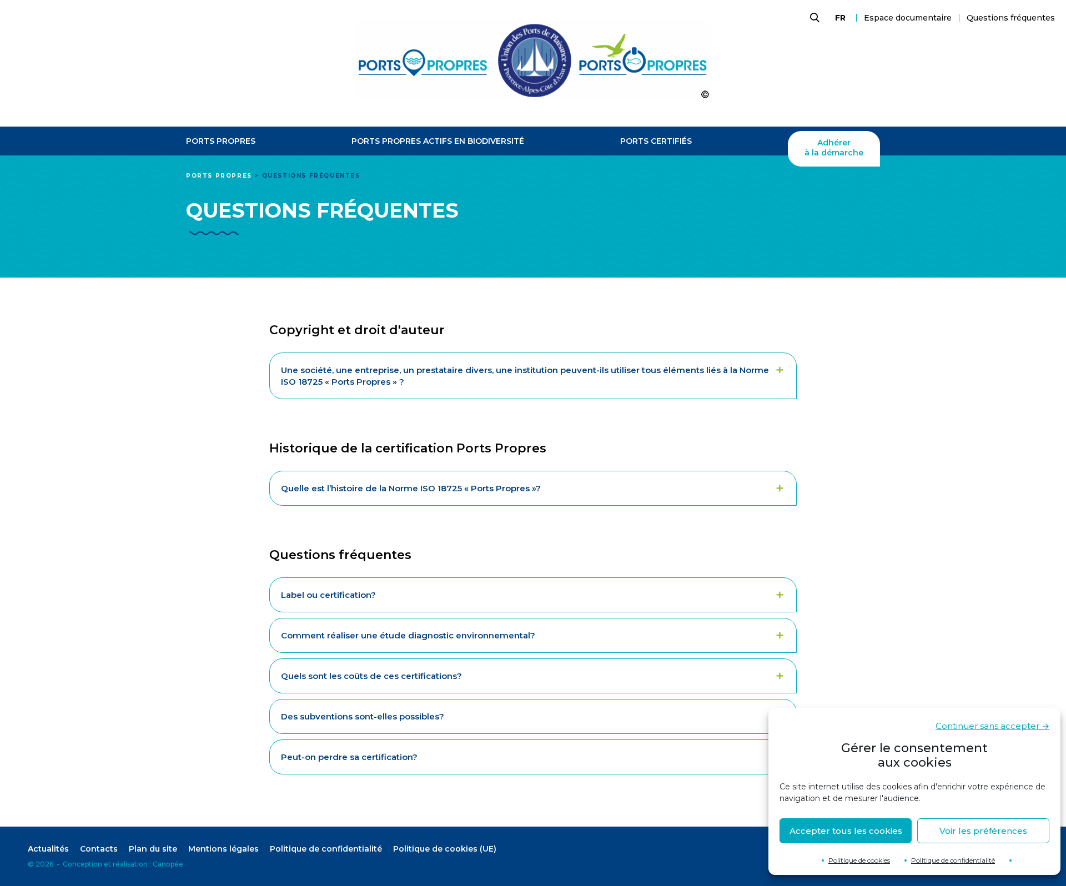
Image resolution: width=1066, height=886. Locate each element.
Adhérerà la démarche (833, 148)
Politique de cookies (859, 860)
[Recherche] (813, 17)
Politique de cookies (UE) (444, 849)
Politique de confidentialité (953, 860)
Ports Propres (220, 141)
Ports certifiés (656, 141)
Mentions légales (223, 849)
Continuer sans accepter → (992, 726)
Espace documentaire (908, 18)
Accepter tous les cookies (846, 830)
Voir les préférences (983, 830)
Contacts (99, 849)
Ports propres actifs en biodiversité (437, 141)
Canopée (168, 864)
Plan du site (153, 849)
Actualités (48, 849)
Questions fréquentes (1011, 18)
